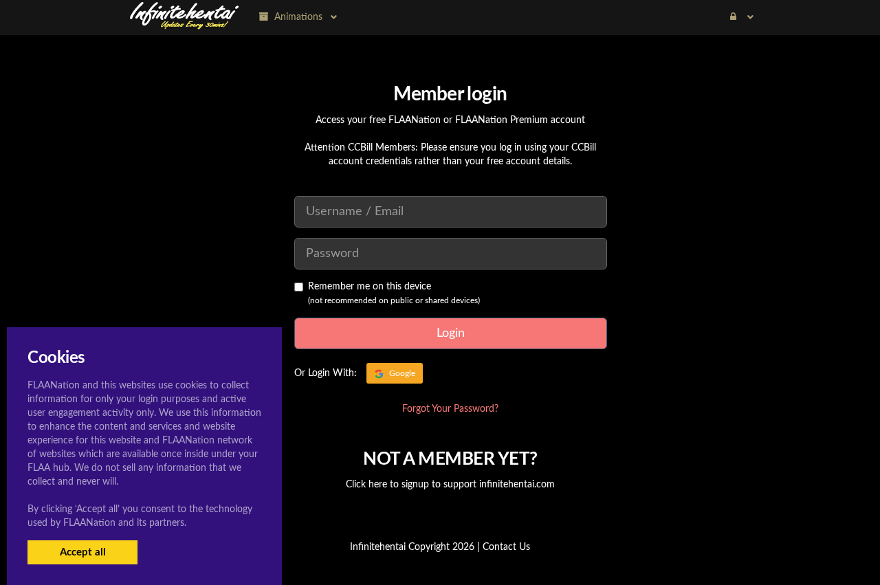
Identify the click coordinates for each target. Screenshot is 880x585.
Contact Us (506, 547)
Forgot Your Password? (450, 409)
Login (451, 333)
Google (401, 373)
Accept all (83, 552)
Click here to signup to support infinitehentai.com (450, 484)
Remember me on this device (369, 286)
